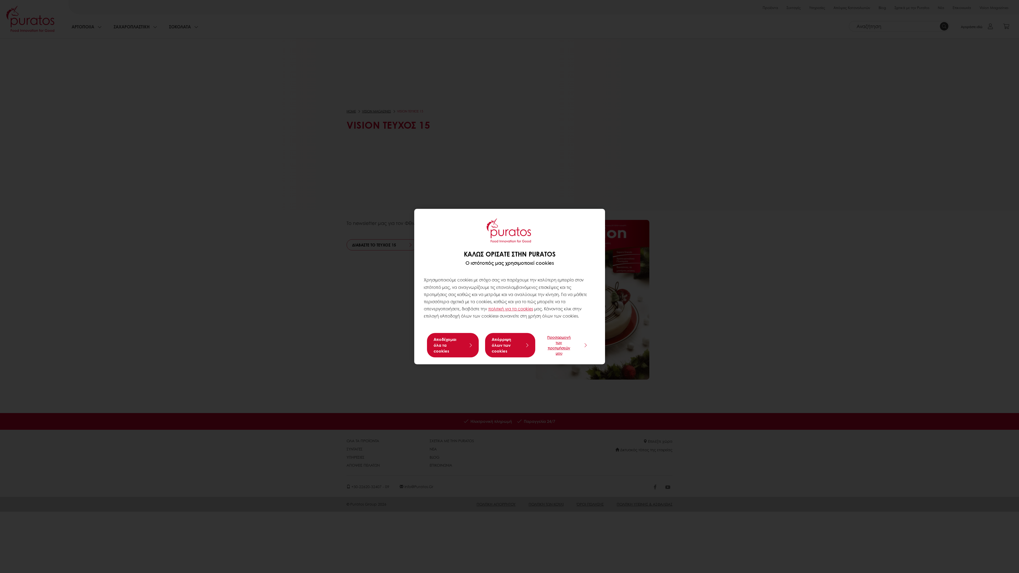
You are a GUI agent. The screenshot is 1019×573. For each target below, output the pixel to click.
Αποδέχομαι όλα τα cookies (445, 345)
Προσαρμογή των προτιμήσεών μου (559, 345)
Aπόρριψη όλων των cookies (501, 345)
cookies (525, 309)
